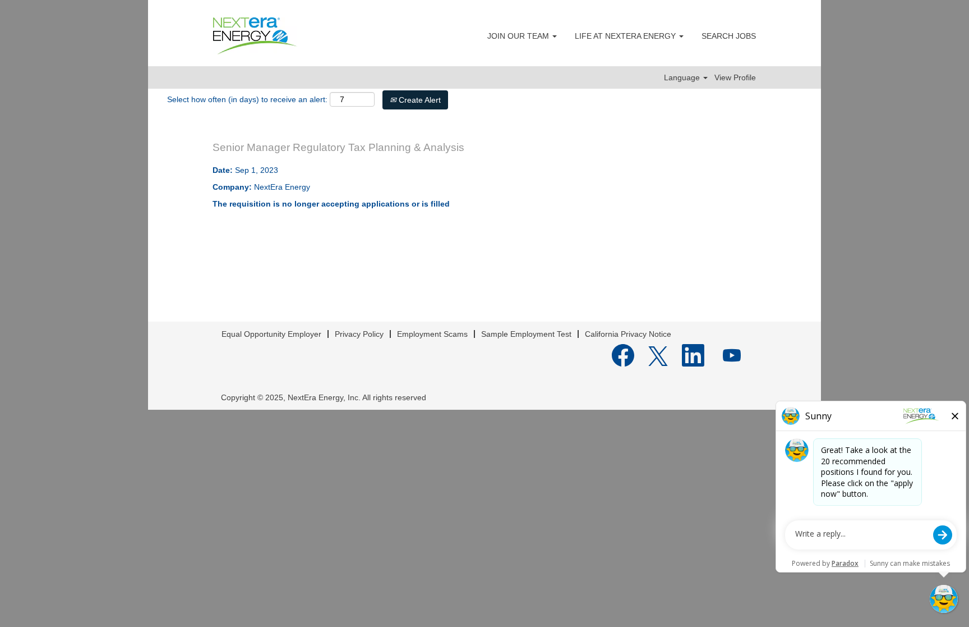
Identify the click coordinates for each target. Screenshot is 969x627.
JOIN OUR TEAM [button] (519, 35)
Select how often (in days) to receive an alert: (247, 99)
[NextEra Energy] (255, 36)
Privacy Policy (359, 333)
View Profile (735, 77)
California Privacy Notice (628, 333)
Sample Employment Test (526, 333)
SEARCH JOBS (729, 35)
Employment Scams (432, 333)
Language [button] (683, 77)
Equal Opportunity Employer (271, 333)
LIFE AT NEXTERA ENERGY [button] (626, 35)
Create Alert (418, 99)
